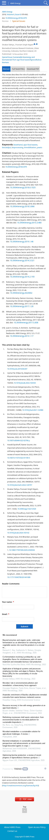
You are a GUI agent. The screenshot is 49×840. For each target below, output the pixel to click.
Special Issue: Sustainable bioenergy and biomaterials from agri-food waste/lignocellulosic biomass (22, 59)
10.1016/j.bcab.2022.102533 (25, 383)
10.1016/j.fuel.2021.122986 (32, 410)
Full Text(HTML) (18, 69)
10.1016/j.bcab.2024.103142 (18, 532)
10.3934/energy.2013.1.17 (21, 336)
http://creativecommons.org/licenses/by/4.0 (20, 785)
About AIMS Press (12, 827)
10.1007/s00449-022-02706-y (18, 440)
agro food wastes (30, 144)
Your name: (8, 602)
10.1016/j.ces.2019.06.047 (17, 369)
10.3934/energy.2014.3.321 (22, 260)
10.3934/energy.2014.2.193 (22, 276)
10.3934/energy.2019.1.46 (21, 241)
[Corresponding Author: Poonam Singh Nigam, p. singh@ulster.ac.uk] (34, 44)
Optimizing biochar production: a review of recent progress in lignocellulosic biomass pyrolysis (22, 756)
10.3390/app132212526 (26, 509)
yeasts (39, 147)
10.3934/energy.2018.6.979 (16, 18)
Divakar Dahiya (8, 44)
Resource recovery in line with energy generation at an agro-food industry (24, 706)
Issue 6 (18, 14)
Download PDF (33, 69)
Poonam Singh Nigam (24, 44)
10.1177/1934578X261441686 (18, 577)
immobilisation (30, 147)
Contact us (12, 831)
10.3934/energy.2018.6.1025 (23, 187)
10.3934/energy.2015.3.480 (29, 222)
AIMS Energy (7, 11)
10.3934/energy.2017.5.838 (26, 322)
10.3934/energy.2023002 (21, 293)
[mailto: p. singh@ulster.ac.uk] (36, 44)
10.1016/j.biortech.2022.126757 (19, 485)
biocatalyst (6, 147)
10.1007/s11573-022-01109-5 (18, 458)
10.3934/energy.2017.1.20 (21, 306)
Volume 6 (10, 14)
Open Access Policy (36, 827)
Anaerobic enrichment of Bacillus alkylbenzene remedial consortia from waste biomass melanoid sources (25, 696)
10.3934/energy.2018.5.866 (22, 206)
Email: (5, 614)
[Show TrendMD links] (45, 768)
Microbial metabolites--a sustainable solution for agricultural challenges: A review (21, 732)
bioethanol (18, 144)
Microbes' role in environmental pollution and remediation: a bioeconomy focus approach (20, 684)
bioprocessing (17, 147)
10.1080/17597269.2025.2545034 (22, 550)
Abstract (6, 69)
